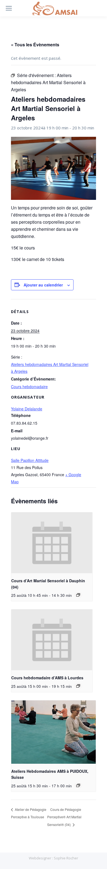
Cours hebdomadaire (29, 386)
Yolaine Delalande (26, 408)
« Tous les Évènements (35, 44)
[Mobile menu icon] (8, 8)
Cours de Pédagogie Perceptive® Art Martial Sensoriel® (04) (64, 817)
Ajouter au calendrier (43, 285)
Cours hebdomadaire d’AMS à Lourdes (47, 677)
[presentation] (51, 542)
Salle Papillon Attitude (30, 460)
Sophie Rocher (66, 858)
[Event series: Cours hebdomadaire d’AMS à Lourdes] (78, 686)
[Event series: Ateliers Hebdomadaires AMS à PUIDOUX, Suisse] (78, 785)
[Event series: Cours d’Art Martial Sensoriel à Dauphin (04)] (78, 595)
